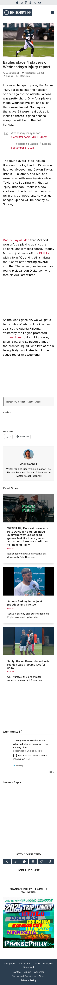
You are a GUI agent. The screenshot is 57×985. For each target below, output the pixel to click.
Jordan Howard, (14, 337)
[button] (52, 12)
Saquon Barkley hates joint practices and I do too (24, 603)
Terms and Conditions (24, 976)
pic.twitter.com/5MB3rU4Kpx (29, 136)
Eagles (9, 76)
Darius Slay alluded (16, 240)
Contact (17, 971)
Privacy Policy (28, 980)
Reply (51, 772)
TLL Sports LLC (24, 963)
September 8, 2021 (22, 147)
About (27, 971)
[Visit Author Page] (28, 454)
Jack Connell (12, 73)
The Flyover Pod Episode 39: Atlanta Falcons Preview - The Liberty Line (30, 744)
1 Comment (25, 76)
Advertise (39, 971)
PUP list (44, 253)
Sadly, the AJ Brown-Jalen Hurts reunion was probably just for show (28, 664)
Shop (42, 976)
